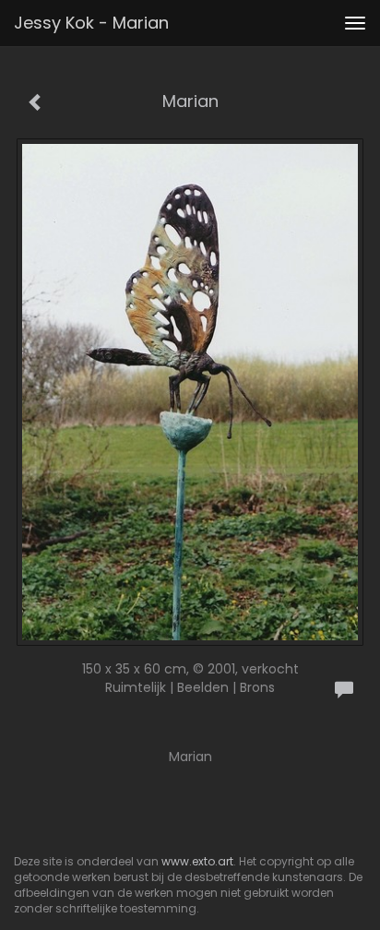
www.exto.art (197, 861)
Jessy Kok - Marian (91, 22)
